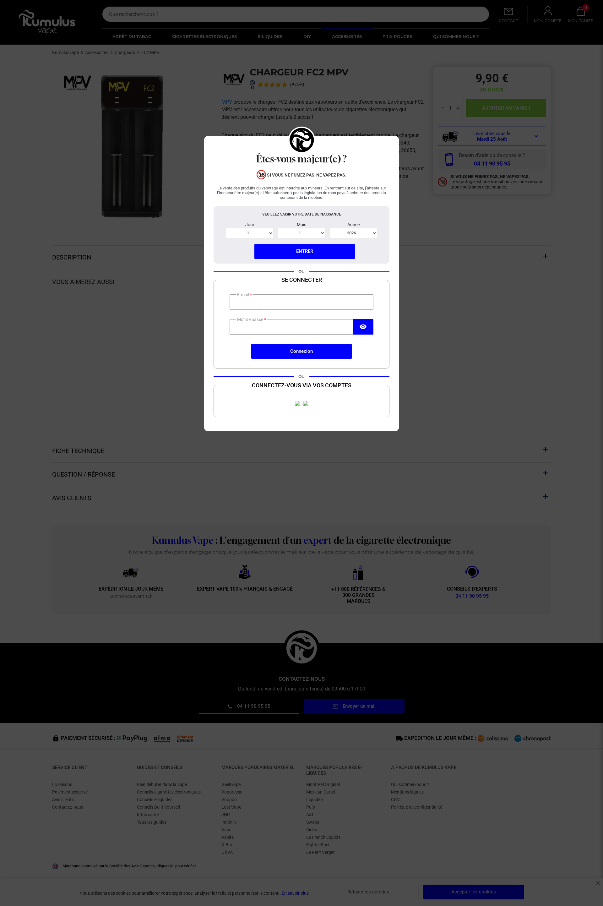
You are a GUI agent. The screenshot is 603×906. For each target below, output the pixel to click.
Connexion (301, 351)
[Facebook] (297, 403)
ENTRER (304, 251)
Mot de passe (250, 319)
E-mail (243, 294)
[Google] (305, 403)
